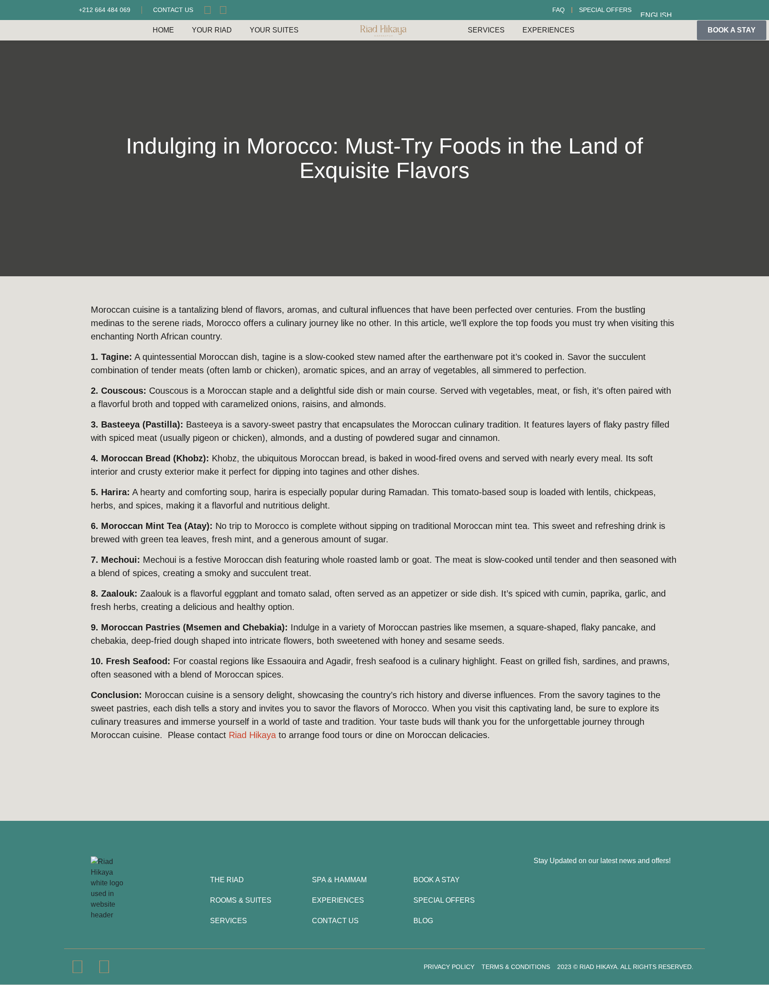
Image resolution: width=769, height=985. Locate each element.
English (656, 14)
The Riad (227, 880)
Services (486, 30)
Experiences (548, 30)
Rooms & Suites (240, 900)
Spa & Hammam (339, 880)
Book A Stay (436, 880)
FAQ (558, 9)
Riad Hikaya (252, 735)
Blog (423, 920)
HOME (163, 30)
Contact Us (335, 920)
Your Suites (274, 30)
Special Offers (605, 9)
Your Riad (212, 30)
